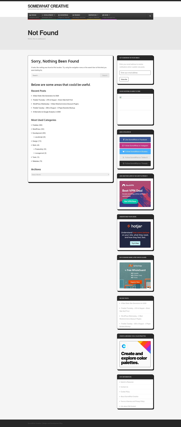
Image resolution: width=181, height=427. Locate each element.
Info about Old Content (128, 406)
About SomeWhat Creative (129, 396)
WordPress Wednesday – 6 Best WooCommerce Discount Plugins (56, 104)
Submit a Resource (127, 382)
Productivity (39, 149)
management (39, 153)
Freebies (35, 125)
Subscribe (124, 79)
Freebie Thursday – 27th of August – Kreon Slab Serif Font (53, 100)
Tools (34, 157)
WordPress (36, 129)
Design (35, 141)
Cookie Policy (125, 392)
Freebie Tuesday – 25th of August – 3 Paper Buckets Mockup (54, 108)
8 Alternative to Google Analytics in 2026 (47, 112)
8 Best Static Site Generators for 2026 (46, 96)
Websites (36, 161)
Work (34, 145)
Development (37, 133)
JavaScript (38, 137)
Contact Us (124, 387)
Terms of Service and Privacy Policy (132, 401)
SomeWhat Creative (48, 6)
